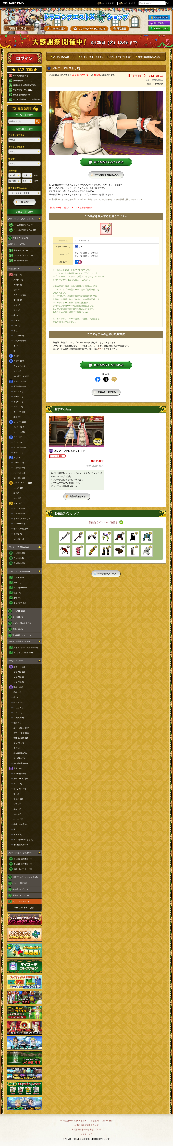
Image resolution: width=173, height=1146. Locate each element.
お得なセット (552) (16, 244)
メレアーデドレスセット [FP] (69, 451)
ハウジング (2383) (15, 661)
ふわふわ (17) (19, 508)
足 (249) (17, 458)
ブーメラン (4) (20, 341)
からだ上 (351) (20, 381)
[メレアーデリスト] (106, 229)
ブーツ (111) (19, 463)
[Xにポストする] (106, 379)
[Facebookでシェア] (98, 379)
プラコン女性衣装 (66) (23, 864)
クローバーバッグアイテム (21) (21, 219)
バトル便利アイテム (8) (23, 225)
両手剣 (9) (18, 285)
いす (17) (17, 804)
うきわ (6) (18, 534)
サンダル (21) (19, 478)
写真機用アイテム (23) (22, 635)
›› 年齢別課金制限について (87, 1125)
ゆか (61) (17, 723)
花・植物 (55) (19, 758)
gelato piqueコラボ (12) (22, 80)
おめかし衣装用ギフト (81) (19, 641)
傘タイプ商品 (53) (21, 529)
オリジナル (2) (20, 603)
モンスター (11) (20, 588)
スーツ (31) (18, 397)
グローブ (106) (20, 447)
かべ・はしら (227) (22, 728)
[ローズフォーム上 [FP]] (119, 537)
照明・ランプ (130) (22, 733)
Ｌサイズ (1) (19, 682)
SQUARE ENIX (14, 3)
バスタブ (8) (19, 718)
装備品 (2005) (14, 269)
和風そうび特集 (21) (21, 95)
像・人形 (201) (20, 789)
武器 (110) (18, 275)
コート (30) (18, 407)
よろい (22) (18, 402)
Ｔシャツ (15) (19, 412)
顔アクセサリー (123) (23, 483)
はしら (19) (18, 819)
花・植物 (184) (20, 773)
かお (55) (17, 498)
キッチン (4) (19, 743)
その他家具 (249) (21, 763)
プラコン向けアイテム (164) (20, 853)
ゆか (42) (17, 809)
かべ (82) (17, 814)
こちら (100, 349)
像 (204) (17, 748)
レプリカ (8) (19, 577)
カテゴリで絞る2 (16, 147)
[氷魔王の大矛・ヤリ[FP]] (78, 537)
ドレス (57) (18, 391)
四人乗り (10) (19, 563)
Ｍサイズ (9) (19, 677)
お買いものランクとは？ (120, 57)
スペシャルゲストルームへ (24, 919)
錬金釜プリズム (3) (20, 889)
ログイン (24, 58)
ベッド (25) (18, 702)
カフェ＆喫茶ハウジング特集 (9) (26, 99)
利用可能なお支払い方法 (149, 57)
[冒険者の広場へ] (18, 28)
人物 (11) (17, 582)
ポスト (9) (18, 834)
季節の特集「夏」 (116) (23, 90)
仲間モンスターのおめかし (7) (25, 877)
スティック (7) (20, 295)
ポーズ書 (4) (18, 617)
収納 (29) (17, 692)
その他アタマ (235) (22, 376)
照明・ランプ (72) (21, 779)
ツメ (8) (17, 320)
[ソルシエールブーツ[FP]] (105, 550)
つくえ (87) (18, 707)
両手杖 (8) (18, 300)
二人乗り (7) (19, 558)
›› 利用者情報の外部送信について (86, 1129)
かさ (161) (18, 503)
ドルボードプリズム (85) (18, 547)
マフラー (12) (19, 524)
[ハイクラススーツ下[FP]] (133, 550)
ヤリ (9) (17, 305)
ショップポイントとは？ (92, 57)
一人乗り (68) (19, 553)
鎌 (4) (16, 351)
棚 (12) (16, 794)
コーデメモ (159, 23)
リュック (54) (19, 513)
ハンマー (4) (19, 336)
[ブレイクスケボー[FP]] (92, 550)
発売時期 (12, 170)
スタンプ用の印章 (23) (22, 623)
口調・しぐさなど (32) (23, 869)
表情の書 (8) (18, 629)
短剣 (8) (17, 290)
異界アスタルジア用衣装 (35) (26, 647)
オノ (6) (17, 310)
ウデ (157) (18, 437)
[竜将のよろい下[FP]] (133, 537)
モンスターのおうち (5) (23, 840)
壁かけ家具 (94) (20, 753)
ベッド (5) (18, 784)
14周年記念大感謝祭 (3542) (24, 85)
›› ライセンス (87, 1134)
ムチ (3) (17, 325)
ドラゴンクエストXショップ (86, 17)
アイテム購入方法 (61, 57)
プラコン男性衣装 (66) (23, 859)
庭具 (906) (18, 768)
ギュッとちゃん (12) (22, 518)
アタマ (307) (19, 361)
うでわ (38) (18, 442)
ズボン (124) (19, 427)
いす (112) (18, 713)
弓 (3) (16, 346)
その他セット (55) (21, 260)
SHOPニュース (159, 28)
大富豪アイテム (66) (21, 895)
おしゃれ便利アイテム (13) (25, 230)
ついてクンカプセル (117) (19, 571)
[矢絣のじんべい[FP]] (78, 550)
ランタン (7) (19, 539)
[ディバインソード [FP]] (64, 537)
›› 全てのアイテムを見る (24, 908)
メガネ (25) (18, 488)
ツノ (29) (17, 371)
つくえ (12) (18, 799)
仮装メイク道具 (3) (20, 238)
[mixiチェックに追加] (114, 379)
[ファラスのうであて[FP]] (119, 550)
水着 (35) (17, 417)
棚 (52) (16, 697)
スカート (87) (19, 432)
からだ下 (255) (20, 422)
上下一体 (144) (20, 386)
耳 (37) (16, 493)
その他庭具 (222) (21, 845)
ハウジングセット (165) (23, 255)
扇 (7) (16, 331)
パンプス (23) (19, 473)
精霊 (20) (17, 593)
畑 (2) (16, 829)
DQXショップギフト (21, 901)
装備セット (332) (21, 250)
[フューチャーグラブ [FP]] (146, 550)
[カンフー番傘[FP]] (64, 550)
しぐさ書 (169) (19, 611)
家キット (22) (19, 667)
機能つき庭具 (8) (21, 824)
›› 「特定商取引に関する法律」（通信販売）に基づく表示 (86, 1120)
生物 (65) (17, 598)
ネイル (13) (18, 452)
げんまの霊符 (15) (20, 883)
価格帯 (11, 158)
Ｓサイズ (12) (19, 672)
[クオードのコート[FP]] (146, 537)
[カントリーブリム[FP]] (92, 537)
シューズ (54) (19, 468)
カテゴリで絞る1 (16, 135)
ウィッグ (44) (19, 366)
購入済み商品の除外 (17, 188)
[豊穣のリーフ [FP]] (105, 537)
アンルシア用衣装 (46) (23, 653)
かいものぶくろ (159, 17)
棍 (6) (16, 315)
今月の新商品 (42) (20, 76)
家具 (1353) (18, 687)
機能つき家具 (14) (21, 738)
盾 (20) (16, 356)
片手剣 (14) (18, 280)
